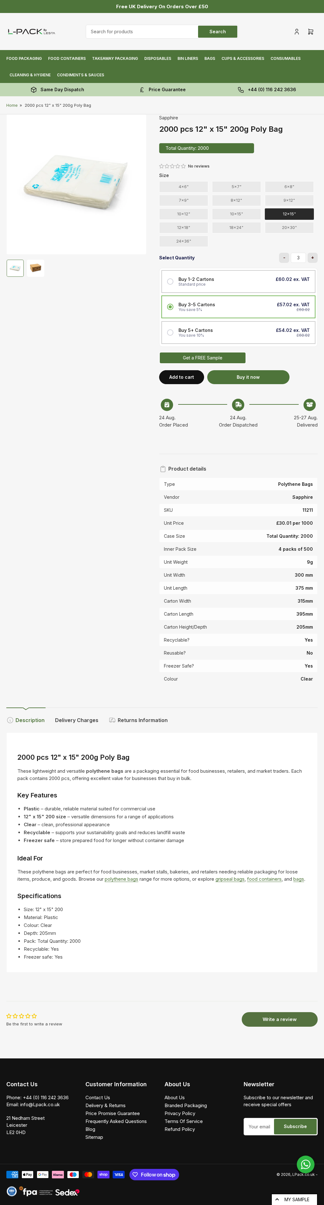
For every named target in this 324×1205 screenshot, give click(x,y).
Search (217, 31)
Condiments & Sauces (80, 75)
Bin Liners (188, 58)
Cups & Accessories (242, 58)
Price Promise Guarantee (112, 1113)
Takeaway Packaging (115, 58)
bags (298, 879)
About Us (175, 1097)
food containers (264, 879)
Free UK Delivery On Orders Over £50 (162, 6)
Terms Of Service (184, 1121)
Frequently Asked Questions (116, 1121)
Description (30, 720)
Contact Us (97, 1097)
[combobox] (162, 32)
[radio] (183, 187)
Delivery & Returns (105, 1105)
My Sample (296, 1199)
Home (12, 105)
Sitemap (94, 1137)
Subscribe (295, 1126)
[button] (172, 166)
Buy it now (248, 377)
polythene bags (121, 879)
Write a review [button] (280, 1019)
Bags (209, 58)
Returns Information (143, 720)
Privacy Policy (180, 1113)
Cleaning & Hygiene (30, 75)
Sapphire (168, 118)
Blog (90, 1129)
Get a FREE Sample (202, 357)
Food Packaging (24, 58)
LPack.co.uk (303, 1174)
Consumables (286, 58)
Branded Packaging (186, 1105)
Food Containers (67, 58)
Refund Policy (180, 1129)
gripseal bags (230, 879)
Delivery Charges (76, 720)
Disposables (157, 58)
